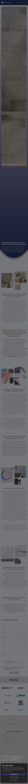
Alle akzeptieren (14, 774)
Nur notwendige (14, 779)
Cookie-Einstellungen (14, 777)
